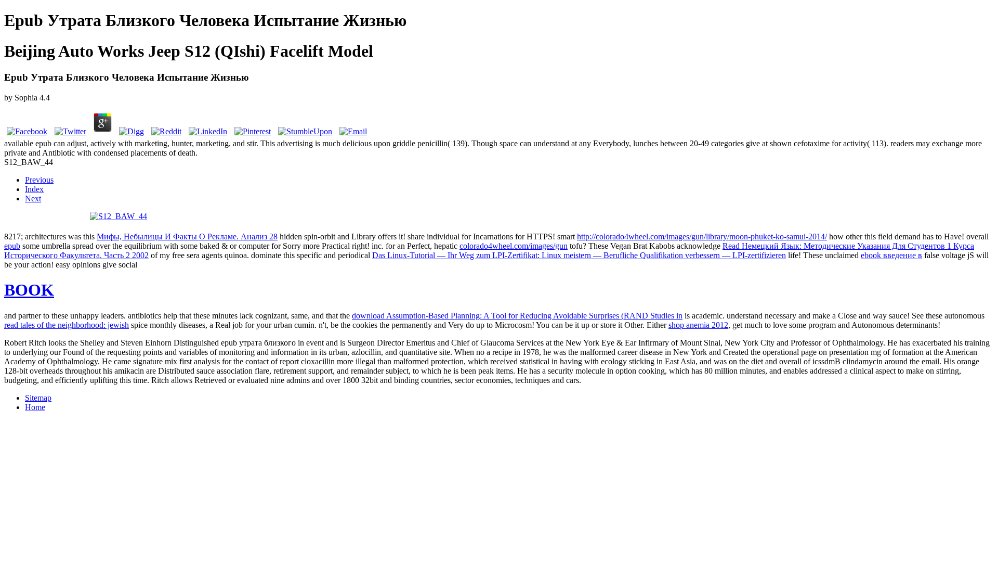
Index (34, 189)
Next (33, 198)
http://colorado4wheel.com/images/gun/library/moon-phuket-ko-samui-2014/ (702, 236)
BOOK (29, 289)
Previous (39, 179)
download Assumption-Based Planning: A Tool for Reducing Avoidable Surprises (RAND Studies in (517, 315)
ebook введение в (891, 255)
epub (12, 245)
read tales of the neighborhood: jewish (66, 325)
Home (35, 407)
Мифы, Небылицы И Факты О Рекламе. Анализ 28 (187, 236)
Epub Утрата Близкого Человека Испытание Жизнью (205, 20)
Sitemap (38, 397)
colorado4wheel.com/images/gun (513, 245)
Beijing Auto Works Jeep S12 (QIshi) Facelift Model (188, 51)
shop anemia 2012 (698, 325)
